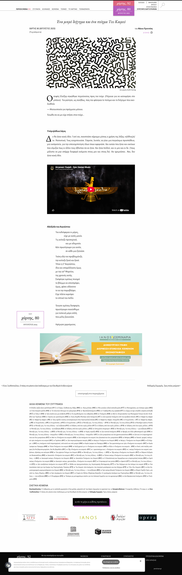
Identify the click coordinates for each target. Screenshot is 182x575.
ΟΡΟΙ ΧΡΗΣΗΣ (151, 560)
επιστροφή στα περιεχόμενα (91, 393)
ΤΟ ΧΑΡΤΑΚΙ (72, 9)
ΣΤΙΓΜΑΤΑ (36, 9)
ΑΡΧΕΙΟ (154, 5)
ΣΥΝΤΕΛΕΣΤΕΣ (129, 556)
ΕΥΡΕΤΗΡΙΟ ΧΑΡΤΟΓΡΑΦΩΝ (147, 9)
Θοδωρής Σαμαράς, (163, 386)
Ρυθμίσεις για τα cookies (111, 567)
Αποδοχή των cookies (110, 562)
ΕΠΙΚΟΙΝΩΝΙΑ (151, 7)
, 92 (24, 556)
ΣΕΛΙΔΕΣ (141, 2)
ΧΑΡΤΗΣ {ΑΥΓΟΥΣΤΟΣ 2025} (42, 28)
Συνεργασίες (106, 556)
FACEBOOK (84, 556)
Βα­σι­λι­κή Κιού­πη (69, 489)
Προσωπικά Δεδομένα (155, 556)
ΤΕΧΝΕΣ (64, 9)
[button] (8, 565)
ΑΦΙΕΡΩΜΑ (152, 2)
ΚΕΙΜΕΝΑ (55, 9)
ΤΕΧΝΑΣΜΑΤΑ (84, 9)
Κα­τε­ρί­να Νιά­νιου (129, 489)
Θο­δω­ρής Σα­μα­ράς (103, 492)
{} (35, 32)
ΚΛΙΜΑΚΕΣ (46, 9)
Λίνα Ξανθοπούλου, (37, 386)
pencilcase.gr (157, 568)
